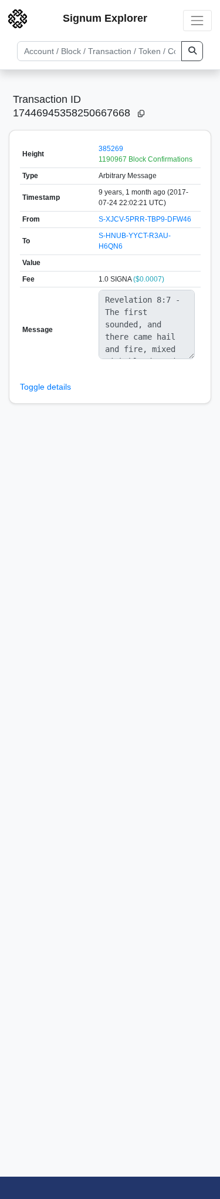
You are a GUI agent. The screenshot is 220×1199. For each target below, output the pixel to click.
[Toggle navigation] (197, 20)
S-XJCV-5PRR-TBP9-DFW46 (145, 219)
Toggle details (45, 386)
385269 (111, 149)
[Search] (192, 51)
